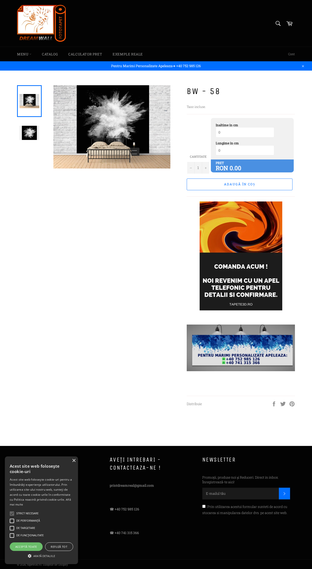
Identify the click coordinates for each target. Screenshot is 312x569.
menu (23, 54)
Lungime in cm (227, 143)
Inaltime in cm (227, 125)
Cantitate (198, 156)
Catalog (50, 54)
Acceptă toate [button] (26, 546)
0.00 (235, 168)
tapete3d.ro (34, 564)
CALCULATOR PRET (85, 54)
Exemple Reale (128, 54)
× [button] (74, 461)
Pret (220, 163)
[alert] (41, 510)
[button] (41, 555)
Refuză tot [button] (59, 546)
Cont (291, 54)
